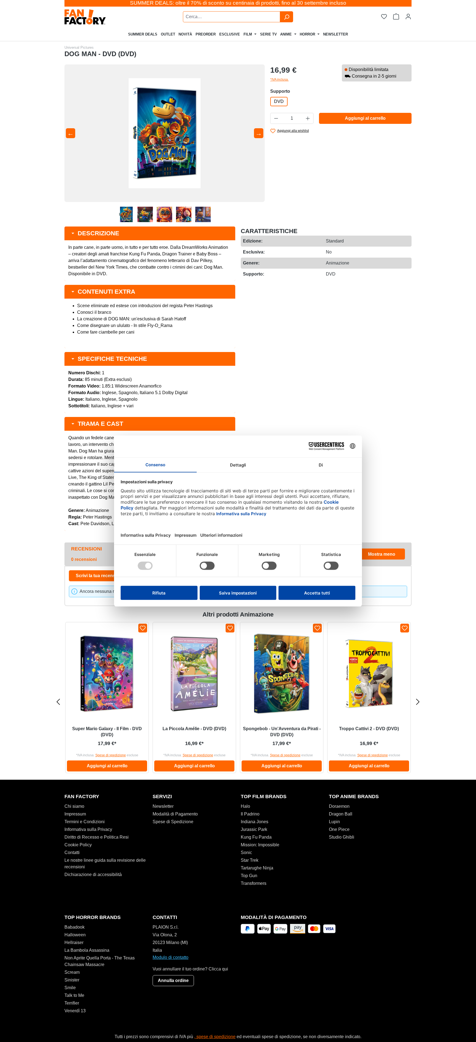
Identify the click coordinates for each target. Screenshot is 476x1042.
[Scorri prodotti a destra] (418, 701)
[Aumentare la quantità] (308, 118)
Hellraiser (73, 942)
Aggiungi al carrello (365, 118)
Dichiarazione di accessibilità (93, 874)
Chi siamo (74, 806)
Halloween (75, 934)
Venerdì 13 (75, 1010)
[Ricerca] (286, 16)
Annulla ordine (173, 980)
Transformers (253, 883)
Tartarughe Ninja (257, 868)
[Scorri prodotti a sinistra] (58, 701)
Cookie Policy (78, 844)
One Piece (339, 829)
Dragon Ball (340, 814)
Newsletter (163, 806)
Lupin (334, 821)
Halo (245, 806)
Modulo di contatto (170, 957)
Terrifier (71, 1003)
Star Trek (249, 860)
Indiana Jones (254, 821)
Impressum (75, 814)
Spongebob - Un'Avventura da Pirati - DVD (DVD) (282, 731)
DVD (279, 101)
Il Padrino (250, 814)
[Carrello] (396, 17)
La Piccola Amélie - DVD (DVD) (194, 728)
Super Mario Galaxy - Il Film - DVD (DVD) (107, 731)
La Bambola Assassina (86, 950)
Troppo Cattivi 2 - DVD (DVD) (369, 728)
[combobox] (231, 16)
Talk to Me (74, 995)
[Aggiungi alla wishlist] (142, 628)
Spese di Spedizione (173, 821)
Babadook (74, 927)
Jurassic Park (254, 829)
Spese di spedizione (110, 755)
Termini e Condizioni (84, 821)
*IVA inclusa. (279, 79)
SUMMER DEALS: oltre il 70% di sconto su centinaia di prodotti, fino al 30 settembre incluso (238, 3)
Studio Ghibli (341, 837)
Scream (72, 972)
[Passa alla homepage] (99, 16)
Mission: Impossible (260, 844)
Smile (70, 987)
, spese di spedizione (215, 1036)
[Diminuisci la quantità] (276, 118)
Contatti (72, 852)
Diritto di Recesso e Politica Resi (96, 837)
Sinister (71, 980)
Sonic (246, 852)
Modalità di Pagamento (175, 814)
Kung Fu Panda (256, 837)
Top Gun (249, 875)
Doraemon (339, 806)
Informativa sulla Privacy (88, 829)
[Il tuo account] (408, 17)
